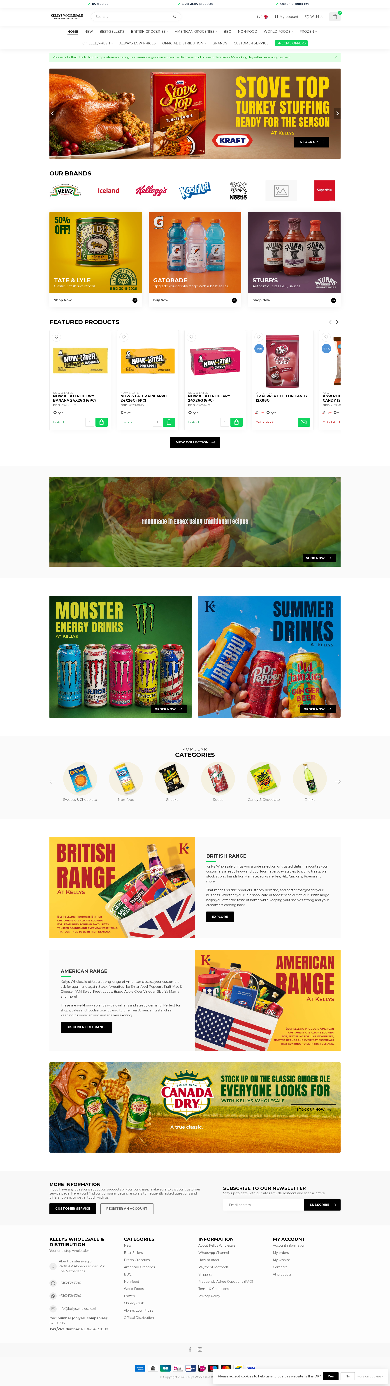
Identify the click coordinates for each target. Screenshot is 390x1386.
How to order (208, 1260)
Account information (289, 1245)
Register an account (127, 1208)
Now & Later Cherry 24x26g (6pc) (209, 398)
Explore (220, 917)
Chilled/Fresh (96, 43)
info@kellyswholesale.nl (77, 1309)
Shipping (205, 1274)
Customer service (251, 43)
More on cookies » (370, 1376)
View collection (192, 442)
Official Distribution (182, 43)
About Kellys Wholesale (216, 1245)
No (347, 1376)
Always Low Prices (137, 43)
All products (282, 1274)
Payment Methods (213, 1267)
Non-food (247, 32)
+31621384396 (70, 1283)
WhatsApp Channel (213, 1253)
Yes (331, 1376)
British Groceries (148, 32)
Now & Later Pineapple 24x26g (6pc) (145, 398)
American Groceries (194, 32)
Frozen (307, 32)
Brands (220, 43)
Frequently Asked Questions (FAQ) (225, 1282)
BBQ (227, 32)
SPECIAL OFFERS (291, 43)
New (88, 32)
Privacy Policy (209, 1296)
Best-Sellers (112, 32)
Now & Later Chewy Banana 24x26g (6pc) (74, 398)
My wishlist (281, 1260)
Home (72, 32)
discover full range (87, 1027)
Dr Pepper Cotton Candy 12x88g (281, 398)
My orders (281, 1253)
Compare (280, 1267)
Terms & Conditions (213, 1289)
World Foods (277, 32)
